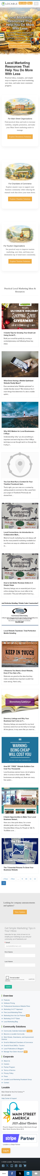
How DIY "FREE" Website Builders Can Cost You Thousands (19, 767)
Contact (6, 1082)
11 (30, 879)
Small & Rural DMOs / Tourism (14, 1045)
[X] (20, 1173)
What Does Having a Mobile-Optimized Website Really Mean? (18, 382)
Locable (23, 1162)
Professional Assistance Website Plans (16, 1006)
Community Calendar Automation (14, 1031)
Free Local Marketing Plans (12, 1012)
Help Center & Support (9, 1098)
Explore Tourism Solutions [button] (20, 261)
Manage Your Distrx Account (13, 1051)
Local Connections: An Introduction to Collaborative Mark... (19, 533)
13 (4, 883)
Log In (6, 1150)
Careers (6, 1064)
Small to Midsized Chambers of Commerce (18, 1042)
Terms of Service (9, 1070)
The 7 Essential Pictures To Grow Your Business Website (18, 868)
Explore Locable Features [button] (20, 46)
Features (6, 1000)
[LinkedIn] (28, 1173)
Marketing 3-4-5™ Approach (13, 1009)
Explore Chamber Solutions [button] (20, 199)
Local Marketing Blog (10, 1021)
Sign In (30, 3)
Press (5, 1076)
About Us (6, 1061)
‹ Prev (12, 879)
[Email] (36, 1173)
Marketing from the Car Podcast (14, 1015)
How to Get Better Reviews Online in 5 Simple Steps (18, 584)
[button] (36, 3)
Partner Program (9, 1067)
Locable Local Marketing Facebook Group (17, 1079)
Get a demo (22, 3)
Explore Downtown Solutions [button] (20, 137)
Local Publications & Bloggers (13, 1048)
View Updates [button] (20, 912)
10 (26, 879)
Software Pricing (9, 1003)
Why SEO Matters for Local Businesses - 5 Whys (19, 432)
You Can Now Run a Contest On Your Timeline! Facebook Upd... (18, 483)
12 (35, 879)
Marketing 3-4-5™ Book (11, 1018)
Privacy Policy (8, 1073)
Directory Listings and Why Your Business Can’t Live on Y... (16, 719)
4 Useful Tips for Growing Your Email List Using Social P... (19, 334)
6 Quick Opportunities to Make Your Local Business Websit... (20, 818)
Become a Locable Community (14, 1034)
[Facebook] (12, 1173)
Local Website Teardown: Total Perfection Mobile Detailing (20, 632)
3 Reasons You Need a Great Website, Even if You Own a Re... (18, 671)
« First (5, 879)
